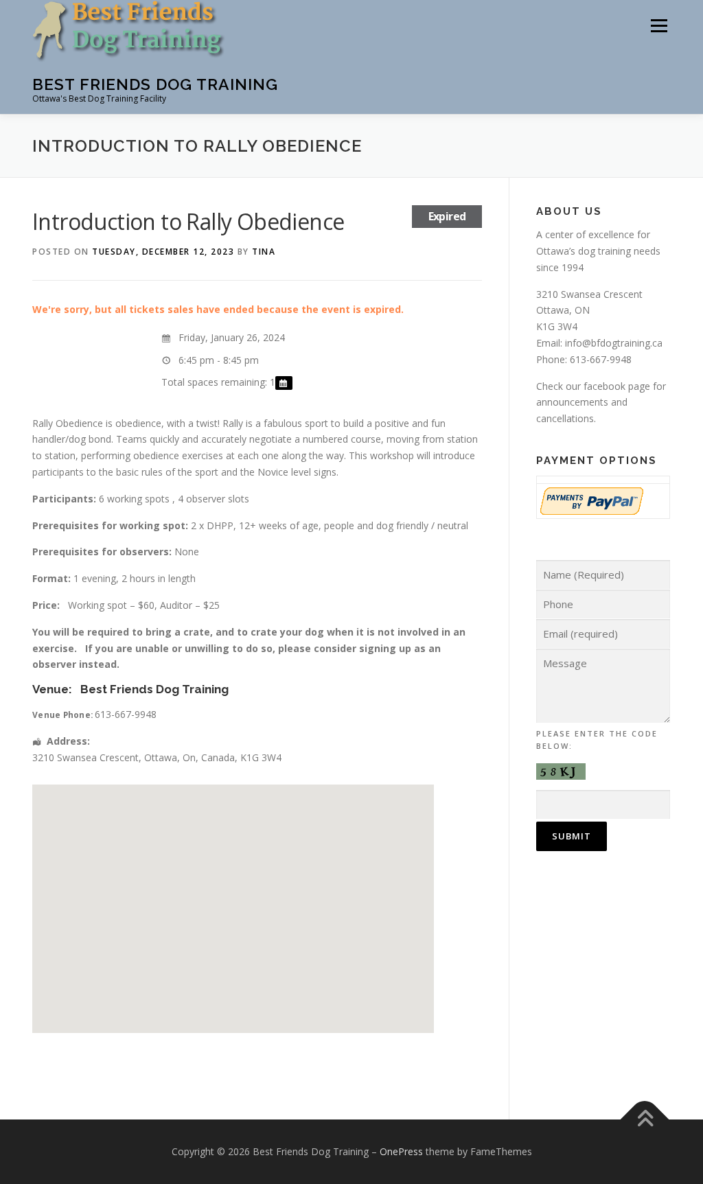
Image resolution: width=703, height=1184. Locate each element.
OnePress (401, 1151)
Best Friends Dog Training (155, 84)
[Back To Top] (645, 1119)
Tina (263, 251)
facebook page (617, 386)
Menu (659, 25)
